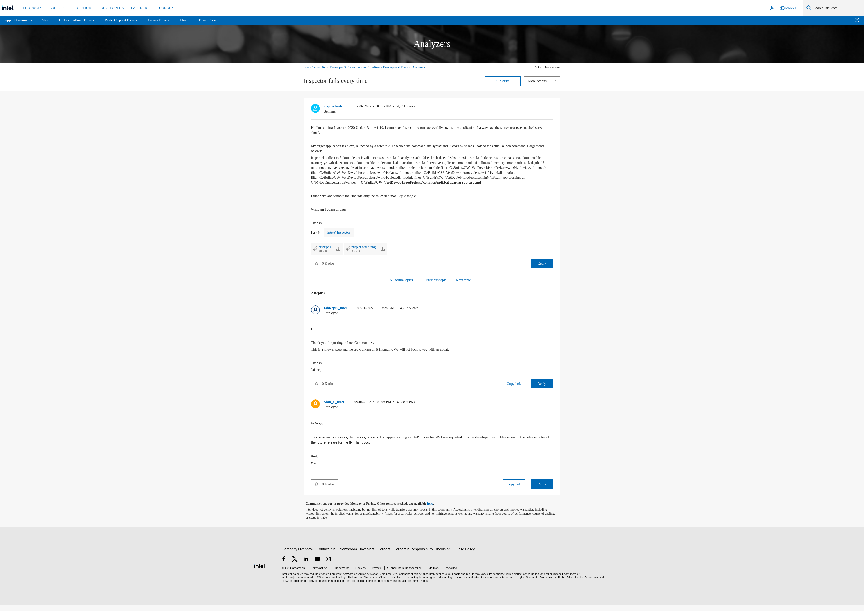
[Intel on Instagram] (328, 566)
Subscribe (503, 80)
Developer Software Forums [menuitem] (79, 20)
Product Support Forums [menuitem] (127, 20)
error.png (326, 251)
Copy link (513, 388)
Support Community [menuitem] (18, 20)
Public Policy (465, 555)
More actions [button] (538, 80)
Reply (541, 268)
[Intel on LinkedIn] (306, 566)
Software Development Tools (397, 67)
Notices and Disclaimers (362, 584)
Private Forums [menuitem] (218, 20)
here (434, 510)
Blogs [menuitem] (193, 20)
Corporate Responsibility (414, 555)
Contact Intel (327, 555)
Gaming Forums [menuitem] (166, 20)
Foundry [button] (160, 7)
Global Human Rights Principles (558, 584)
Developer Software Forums (352, 67)
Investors (368, 555)
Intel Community (315, 67)
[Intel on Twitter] (295, 566)
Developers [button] (109, 7)
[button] (551, 107)
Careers (385, 555)
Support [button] (57, 7)
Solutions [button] (81, 7)
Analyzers (429, 67)
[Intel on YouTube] (317, 566)
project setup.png (367, 251)
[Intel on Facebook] (284, 566)
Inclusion (444, 555)
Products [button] (32, 7)
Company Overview (297, 555)
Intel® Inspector (340, 237)
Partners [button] (135, 7)
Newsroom (349, 555)
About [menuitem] (47, 20)
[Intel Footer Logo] (260, 571)
